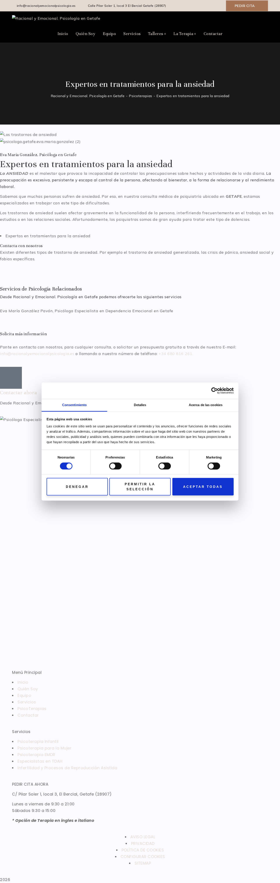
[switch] (115, 465)
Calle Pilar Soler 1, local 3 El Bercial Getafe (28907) (126, 6)
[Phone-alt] (17, 271)
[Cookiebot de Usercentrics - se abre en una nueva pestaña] (214, 390)
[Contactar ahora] (11, 378)
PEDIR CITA (245, 6)
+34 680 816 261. (176, 353)
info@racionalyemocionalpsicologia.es (46, 6)
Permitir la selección (140, 486)
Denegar (77, 487)
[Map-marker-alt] (42, 271)
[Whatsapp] (29, 271)
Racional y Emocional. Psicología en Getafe (88, 96)
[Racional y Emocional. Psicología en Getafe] (56, 18)
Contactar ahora (18, 392)
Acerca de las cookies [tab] (205, 405)
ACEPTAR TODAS (203, 487)
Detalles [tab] (140, 405)
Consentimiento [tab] (74, 405)
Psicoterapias (140, 96)
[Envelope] (5, 271)
